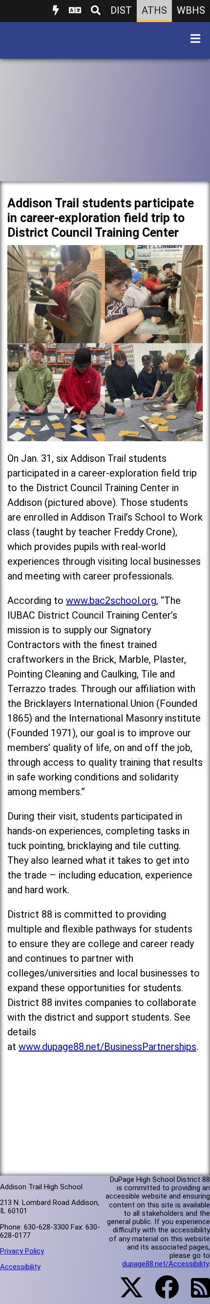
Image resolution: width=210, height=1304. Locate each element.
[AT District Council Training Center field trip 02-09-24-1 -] (56, 335)
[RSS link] (195, 1293)
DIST (121, 10)
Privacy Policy (22, 1251)
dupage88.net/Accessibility (165, 1263)
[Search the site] (95, 11)
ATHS (154, 10)
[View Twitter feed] (126, 1293)
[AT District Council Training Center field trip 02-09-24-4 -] (154, 433)
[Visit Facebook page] (161, 1293)
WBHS (191, 10)
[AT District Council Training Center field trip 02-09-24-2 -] (154, 335)
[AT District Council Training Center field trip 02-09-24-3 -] (56, 433)
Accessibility (20, 1266)
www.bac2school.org (111, 600)
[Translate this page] (75, 11)
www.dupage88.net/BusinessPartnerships (107, 1047)
